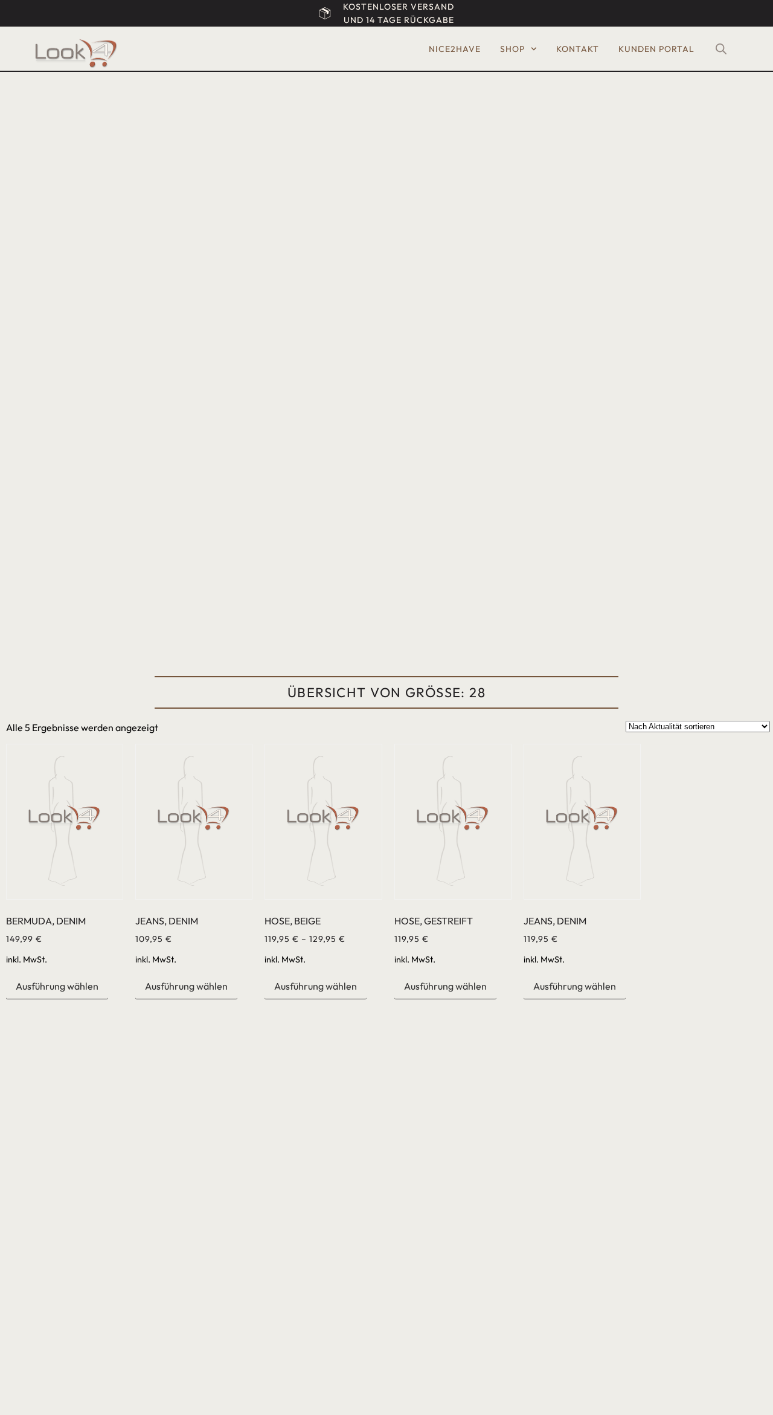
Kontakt (577, 49)
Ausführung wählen (57, 986)
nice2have (455, 49)
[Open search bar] (721, 49)
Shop (512, 49)
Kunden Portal (656, 49)
